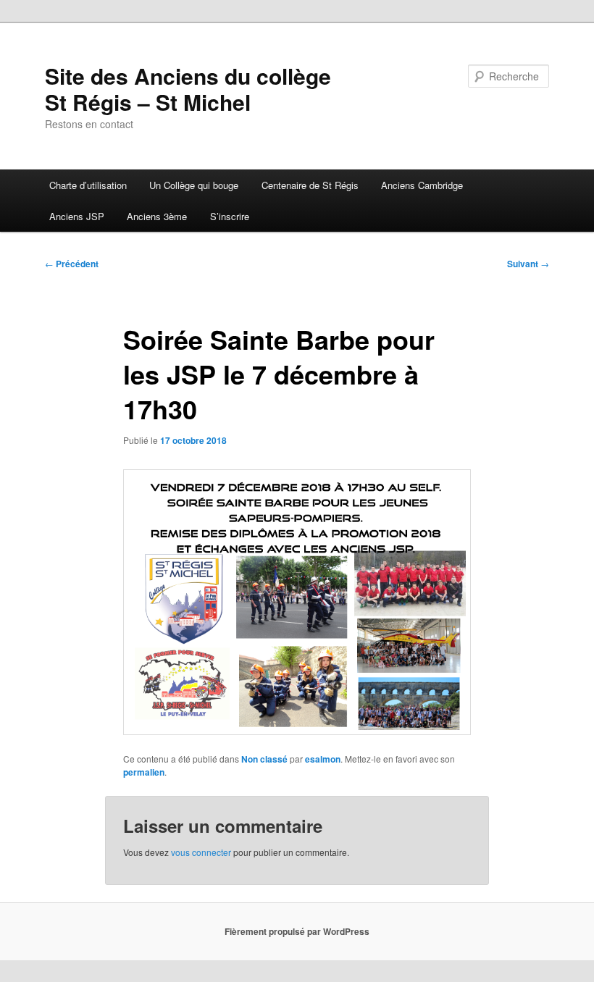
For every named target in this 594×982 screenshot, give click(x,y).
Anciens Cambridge (422, 185)
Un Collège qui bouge (193, 185)
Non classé (264, 758)
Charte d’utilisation (88, 185)
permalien (143, 772)
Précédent (72, 263)
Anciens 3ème (157, 216)
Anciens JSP (76, 216)
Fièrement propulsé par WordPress (297, 931)
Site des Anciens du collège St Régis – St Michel (188, 88)
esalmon (322, 758)
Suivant (528, 263)
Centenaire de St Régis (310, 185)
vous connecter (201, 852)
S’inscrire (229, 216)
